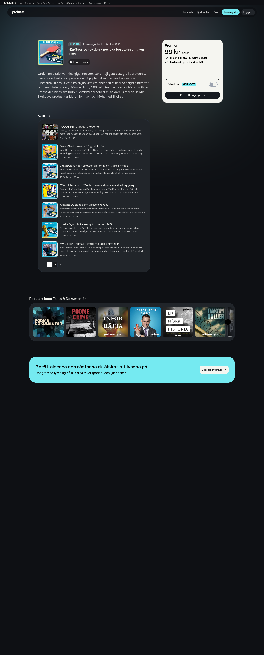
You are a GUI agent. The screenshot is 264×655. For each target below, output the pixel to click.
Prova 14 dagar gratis (192, 95)
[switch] (213, 84)
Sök (216, 12)
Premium (172, 45)
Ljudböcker (203, 12)
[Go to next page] (60, 264)
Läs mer (107, 3)
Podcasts (188, 12)
